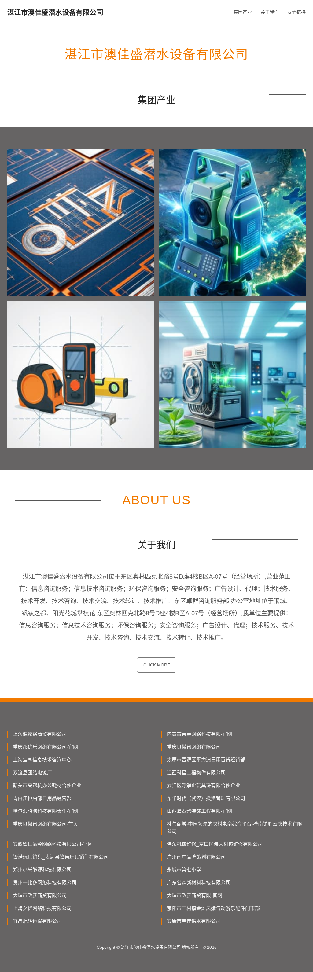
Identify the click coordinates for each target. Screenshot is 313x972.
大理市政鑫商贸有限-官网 (194, 895)
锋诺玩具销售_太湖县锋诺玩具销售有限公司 (61, 857)
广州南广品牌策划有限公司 (196, 857)
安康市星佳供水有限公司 (194, 921)
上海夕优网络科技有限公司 (42, 908)
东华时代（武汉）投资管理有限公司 (206, 798)
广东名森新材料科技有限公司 (198, 882)
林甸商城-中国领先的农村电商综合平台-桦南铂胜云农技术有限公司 (234, 827)
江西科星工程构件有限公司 (196, 772)
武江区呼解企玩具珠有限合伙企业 (203, 785)
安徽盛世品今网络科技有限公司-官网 (53, 844)
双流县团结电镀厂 (32, 772)
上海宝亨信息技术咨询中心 (42, 759)
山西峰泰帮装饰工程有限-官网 (199, 811)
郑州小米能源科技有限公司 (42, 869)
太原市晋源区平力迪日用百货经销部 (206, 759)
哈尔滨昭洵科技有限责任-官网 (45, 811)
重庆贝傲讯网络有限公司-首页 (45, 824)
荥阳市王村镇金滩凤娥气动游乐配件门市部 (213, 908)
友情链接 (296, 12)
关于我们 (269, 12)
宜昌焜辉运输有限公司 (37, 921)
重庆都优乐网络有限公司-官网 (45, 747)
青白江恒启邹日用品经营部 (42, 798)
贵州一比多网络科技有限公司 (44, 882)
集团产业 (243, 12)
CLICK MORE (156, 664)
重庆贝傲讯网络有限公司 (194, 747)
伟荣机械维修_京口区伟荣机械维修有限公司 (215, 844)
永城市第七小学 (184, 869)
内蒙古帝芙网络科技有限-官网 (199, 734)
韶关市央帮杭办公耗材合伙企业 (47, 785)
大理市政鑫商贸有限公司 (40, 895)
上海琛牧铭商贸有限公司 (40, 734)
